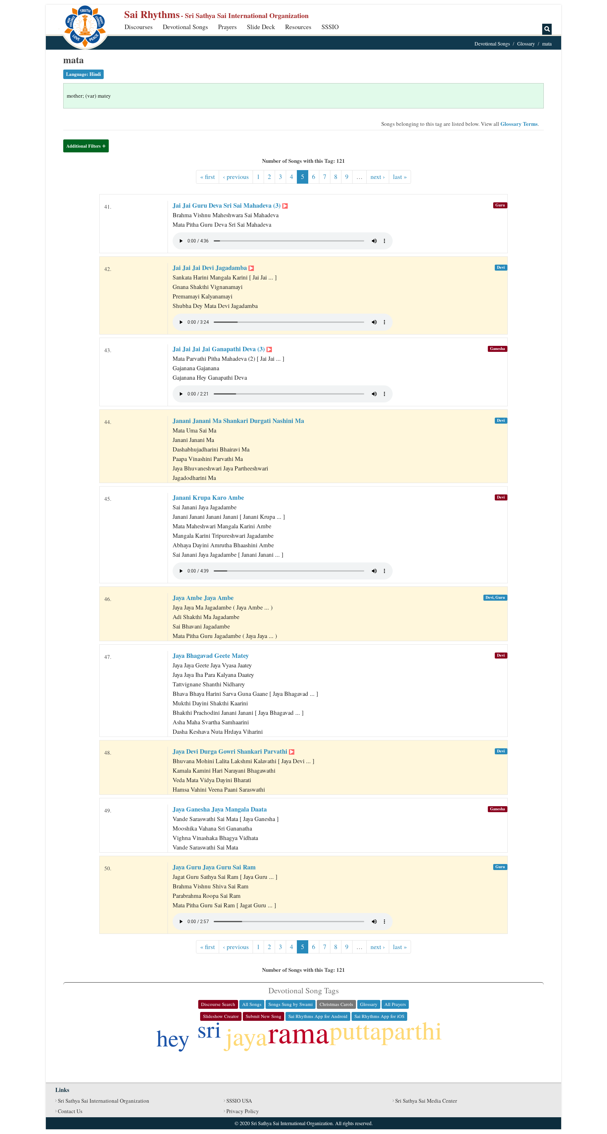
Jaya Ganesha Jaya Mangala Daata (220, 809)
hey (173, 1037)
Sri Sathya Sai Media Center (426, 1100)
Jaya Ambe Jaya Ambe (203, 597)
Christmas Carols (336, 1004)
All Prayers (395, 1004)
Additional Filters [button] (83, 146)
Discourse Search (218, 1004)
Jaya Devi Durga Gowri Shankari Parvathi (231, 751)
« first (207, 176)
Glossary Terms (519, 124)
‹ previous (236, 176)
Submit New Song (263, 1016)
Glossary (526, 43)
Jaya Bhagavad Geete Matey (211, 655)
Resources (298, 26)
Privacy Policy (242, 1111)
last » (400, 176)
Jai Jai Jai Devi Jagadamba (210, 267)
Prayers (227, 26)
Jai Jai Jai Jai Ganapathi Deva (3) (220, 348)
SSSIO (330, 26)
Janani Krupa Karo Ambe (208, 497)
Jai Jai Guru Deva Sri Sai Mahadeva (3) (227, 205)
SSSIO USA (239, 1100)
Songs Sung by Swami (290, 1004)
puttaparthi (385, 1030)
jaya (246, 1036)
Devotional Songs (185, 26)
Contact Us (70, 1111)
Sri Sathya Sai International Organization (103, 1100)
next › (378, 176)
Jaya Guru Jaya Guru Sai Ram (214, 867)
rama (298, 1031)
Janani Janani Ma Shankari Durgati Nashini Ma (238, 420)
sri (209, 1028)
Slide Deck (261, 26)
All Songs (251, 1004)
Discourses (139, 26)
